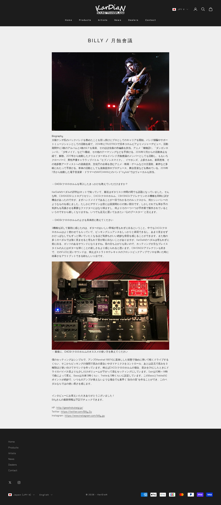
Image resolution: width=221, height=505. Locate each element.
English (44, 495)
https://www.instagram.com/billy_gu (85, 415)
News (117, 20)
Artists (103, 20)
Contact (150, 20)
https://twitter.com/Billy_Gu (76, 411)
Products (85, 20)
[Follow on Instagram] (19, 482)
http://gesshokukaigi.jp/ (69, 407)
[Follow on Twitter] (10, 482)
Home (68, 20)
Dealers (133, 20)
